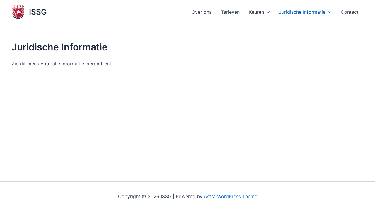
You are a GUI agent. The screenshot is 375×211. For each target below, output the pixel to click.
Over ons (202, 12)
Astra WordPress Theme (230, 196)
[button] (267, 12)
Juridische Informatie (302, 12)
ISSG (38, 11)
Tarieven (230, 12)
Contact (350, 12)
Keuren (256, 12)
